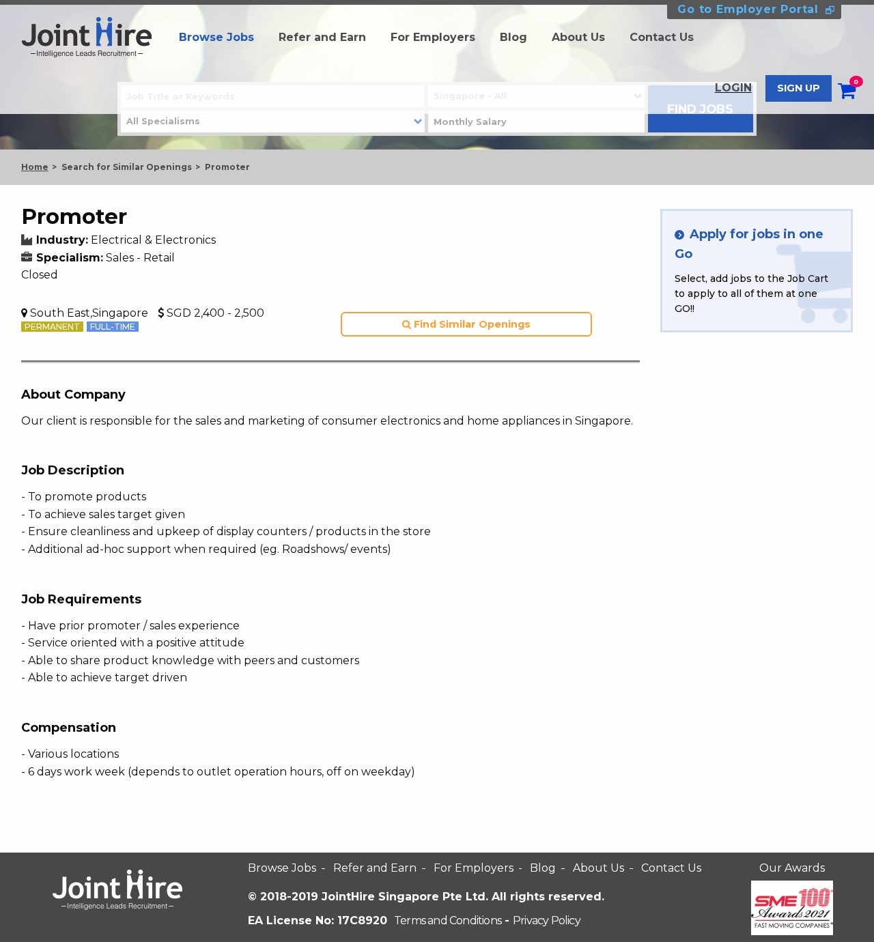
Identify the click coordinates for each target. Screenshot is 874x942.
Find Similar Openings (471, 324)
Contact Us (662, 37)
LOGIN (733, 87)
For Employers (433, 37)
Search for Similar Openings (126, 167)
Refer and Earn (322, 37)
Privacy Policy (546, 920)
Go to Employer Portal (748, 9)
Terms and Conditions (447, 920)
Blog (513, 37)
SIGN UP (798, 88)
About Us (578, 37)
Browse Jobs (216, 37)
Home (34, 167)
